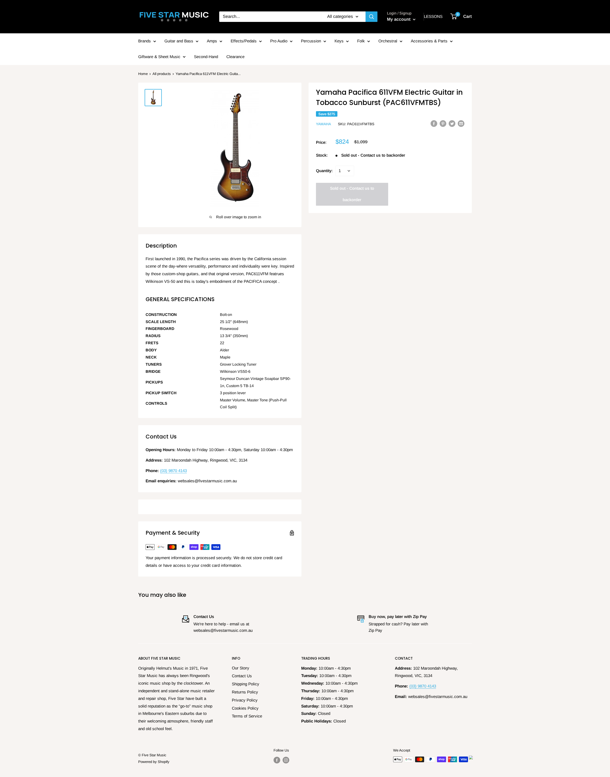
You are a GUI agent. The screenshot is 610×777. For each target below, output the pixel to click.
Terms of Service (247, 716)
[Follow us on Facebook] (277, 760)
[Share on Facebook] (434, 123)
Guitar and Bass (178, 41)
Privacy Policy (245, 700)
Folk (361, 41)
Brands (144, 41)
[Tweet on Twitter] (452, 123)
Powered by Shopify (153, 762)
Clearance (235, 57)
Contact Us (242, 676)
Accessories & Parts (429, 41)
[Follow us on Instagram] (286, 760)
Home (143, 74)
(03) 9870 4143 (173, 470)
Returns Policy (245, 692)
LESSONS (433, 16)
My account (399, 19)
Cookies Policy (245, 708)
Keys (339, 41)
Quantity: (324, 171)
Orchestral (387, 41)
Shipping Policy (245, 684)
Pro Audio (278, 41)
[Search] (371, 16)
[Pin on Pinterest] (443, 123)
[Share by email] (461, 123)
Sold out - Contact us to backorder (352, 194)
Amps (212, 41)
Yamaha (323, 124)
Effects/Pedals (244, 41)
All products (161, 74)
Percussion (311, 41)
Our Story (240, 668)
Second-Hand (206, 57)
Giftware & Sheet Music (159, 57)
